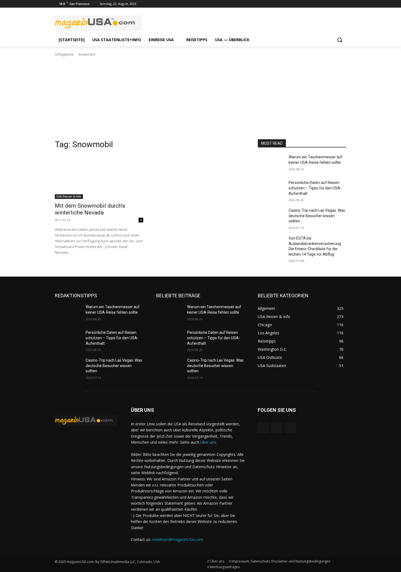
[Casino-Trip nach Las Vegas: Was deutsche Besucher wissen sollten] (271, 217)
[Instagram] (328, 4)
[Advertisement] (200, 98)
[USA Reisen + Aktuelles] (86, 420)
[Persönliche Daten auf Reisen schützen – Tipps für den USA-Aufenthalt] (271, 189)
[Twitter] (335, 4)
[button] (339, 39)
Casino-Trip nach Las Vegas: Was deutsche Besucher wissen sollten (317, 215)
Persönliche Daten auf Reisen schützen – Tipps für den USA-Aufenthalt (315, 187)
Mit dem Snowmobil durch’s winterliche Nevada (90, 209)
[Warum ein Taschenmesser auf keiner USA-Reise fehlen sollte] (271, 164)
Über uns (208, 442)
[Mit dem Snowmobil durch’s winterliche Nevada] (99, 177)
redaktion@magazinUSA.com (177, 539)
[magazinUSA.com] (98, 23)
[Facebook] (343, 4)
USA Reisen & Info (68, 196)
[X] (290, 427)
